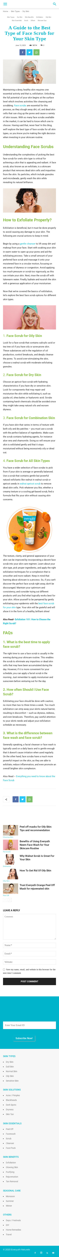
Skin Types (15, 11)
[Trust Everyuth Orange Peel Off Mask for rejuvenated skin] (10, 888)
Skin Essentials (17, 20)
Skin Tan (10, 1114)
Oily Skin (48, 17)
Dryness (9, 1109)
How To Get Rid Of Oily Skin (35, 870)
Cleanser (10, 1143)
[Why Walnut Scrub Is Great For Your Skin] (10, 859)
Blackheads (11, 1100)
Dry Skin (26, 11)
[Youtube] (53, 1253)
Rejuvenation (12, 1177)
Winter (9, 1206)
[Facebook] (35, 1253)
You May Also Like (29, 817)
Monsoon (10, 1196)
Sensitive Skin (12, 1081)
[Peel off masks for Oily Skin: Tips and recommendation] (10, 830)
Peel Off (6, 895)
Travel (8, 1234)
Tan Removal (12, 1181)
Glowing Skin (8, 837)
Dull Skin (10, 1066)
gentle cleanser (27, 243)
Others (33, 20)
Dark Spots (11, 1105)
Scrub (26, 20)
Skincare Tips (42, 20)
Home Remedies (13, 1230)
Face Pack (11, 1148)
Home (5, 11)
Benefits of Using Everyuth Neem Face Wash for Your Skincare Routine (35, 845)
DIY (7, 1225)
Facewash (7, 852)
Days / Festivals (13, 1220)
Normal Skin (11, 1071)
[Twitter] (47, 1253)
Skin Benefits (29, 17)
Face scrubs (20, 105)
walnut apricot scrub (30, 483)
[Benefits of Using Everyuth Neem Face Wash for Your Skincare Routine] (10, 845)
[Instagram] (41, 1253)
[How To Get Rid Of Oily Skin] (10, 874)
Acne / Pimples (13, 1095)
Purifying (10, 1172)
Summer (10, 1201)
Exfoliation (39, 17)
